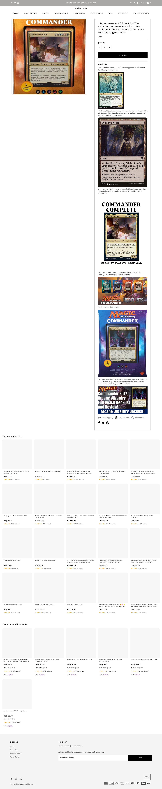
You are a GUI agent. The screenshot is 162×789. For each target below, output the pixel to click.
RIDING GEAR (79, 13)
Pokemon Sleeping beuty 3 (76, 604)
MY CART (145, 3)
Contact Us (14, 750)
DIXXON (45, 13)
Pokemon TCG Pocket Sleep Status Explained (142, 516)
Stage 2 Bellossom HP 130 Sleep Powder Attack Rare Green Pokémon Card (143, 561)
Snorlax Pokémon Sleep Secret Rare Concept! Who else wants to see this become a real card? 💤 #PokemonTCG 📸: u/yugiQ (81, 472)
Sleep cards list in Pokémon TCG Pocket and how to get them (16, 472)
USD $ (147, 777)
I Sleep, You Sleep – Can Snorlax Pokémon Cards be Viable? (80, 516)
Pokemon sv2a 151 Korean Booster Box (79, 659)
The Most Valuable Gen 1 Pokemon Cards (144, 659)
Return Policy (15, 757)
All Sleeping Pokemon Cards (13, 604)
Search (12, 746)
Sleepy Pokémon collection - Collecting (47, 471)
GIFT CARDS (123, 13)
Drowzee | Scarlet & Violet (12, 560)
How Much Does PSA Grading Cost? (15, 711)
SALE (110, 13)
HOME (16, 13)
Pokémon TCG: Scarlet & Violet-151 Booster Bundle (110, 660)
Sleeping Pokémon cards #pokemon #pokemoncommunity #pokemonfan (143, 472)
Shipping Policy (15, 753)
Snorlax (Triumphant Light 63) (45, 604)
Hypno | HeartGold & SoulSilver (45, 560)
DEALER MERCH (61, 13)
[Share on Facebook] (99, 424)
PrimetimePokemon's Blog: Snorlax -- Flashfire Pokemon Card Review (111, 561)
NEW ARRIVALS (30, 13)
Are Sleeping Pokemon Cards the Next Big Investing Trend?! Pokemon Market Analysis (80, 561)
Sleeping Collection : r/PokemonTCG (15, 516)
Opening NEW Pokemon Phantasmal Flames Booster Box (47, 660)
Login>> (10, 674)
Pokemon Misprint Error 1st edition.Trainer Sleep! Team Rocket (112, 516)
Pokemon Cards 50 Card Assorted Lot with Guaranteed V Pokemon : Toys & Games (144, 605)
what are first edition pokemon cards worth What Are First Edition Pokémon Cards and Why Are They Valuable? (16, 661)
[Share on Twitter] (103, 424)
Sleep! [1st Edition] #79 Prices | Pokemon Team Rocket (48, 516)
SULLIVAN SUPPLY (141, 13)
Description (102, 64)
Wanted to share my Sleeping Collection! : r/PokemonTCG (112, 472)
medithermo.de (81, 8)
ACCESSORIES (96, 13)
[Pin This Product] (107, 424)
